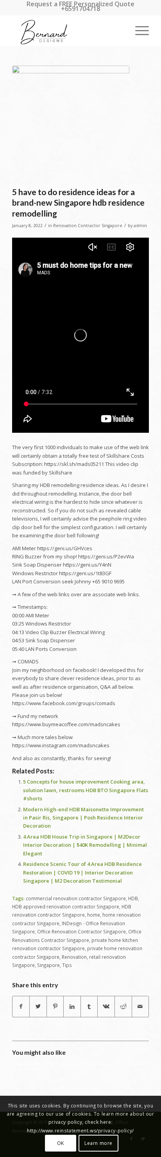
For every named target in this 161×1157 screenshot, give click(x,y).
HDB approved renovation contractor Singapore (65, 906)
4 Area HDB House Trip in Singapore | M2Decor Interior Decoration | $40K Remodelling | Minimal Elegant (85, 845)
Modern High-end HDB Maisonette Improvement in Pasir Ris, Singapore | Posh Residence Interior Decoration (83, 818)
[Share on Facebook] (21, 1006)
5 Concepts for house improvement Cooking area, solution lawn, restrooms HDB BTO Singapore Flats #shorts (85, 790)
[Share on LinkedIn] (72, 1006)
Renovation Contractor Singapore (87, 225)
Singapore (48, 965)
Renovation (74, 957)
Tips (67, 965)
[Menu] (138, 30)
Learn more (98, 1143)
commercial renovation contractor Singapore (76, 898)
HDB (133, 898)
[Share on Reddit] (123, 1006)
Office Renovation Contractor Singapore (81, 931)
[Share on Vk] (106, 1006)
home (93, 915)
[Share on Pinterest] (55, 1006)
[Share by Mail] (140, 1006)
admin (140, 225)
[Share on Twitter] (38, 1006)
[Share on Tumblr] (89, 1006)
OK (60, 1143)
